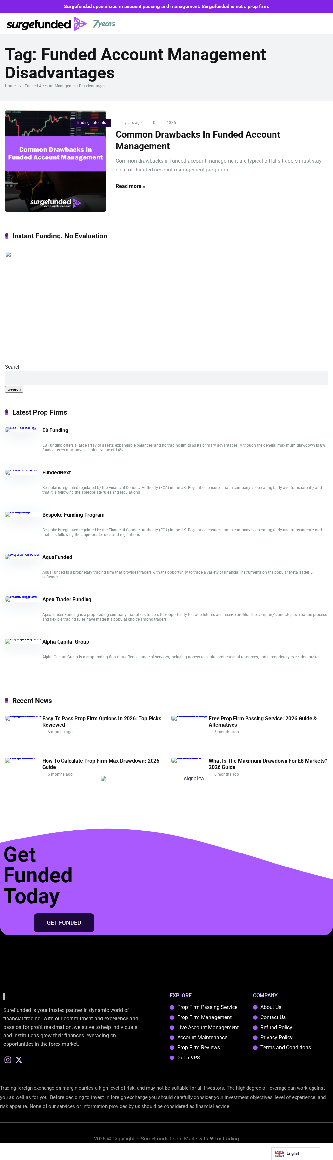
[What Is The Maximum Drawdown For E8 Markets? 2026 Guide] (190, 758)
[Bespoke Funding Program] (23, 512)
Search (13, 367)
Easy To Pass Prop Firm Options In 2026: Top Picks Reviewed (101, 722)
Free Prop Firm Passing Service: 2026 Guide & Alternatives (263, 722)
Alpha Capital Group (65, 642)
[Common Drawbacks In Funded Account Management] (55, 161)
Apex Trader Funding (66, 599)
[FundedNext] (21, 469)
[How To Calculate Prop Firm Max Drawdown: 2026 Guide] (23, 758)
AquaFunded (57, 557)
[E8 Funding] (20, 427)
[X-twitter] (19, 1059)
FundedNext (56, 473)
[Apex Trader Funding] (23, 596)
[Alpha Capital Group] (23, 638)
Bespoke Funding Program (73, 515)
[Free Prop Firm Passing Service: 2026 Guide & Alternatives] (190, 715)
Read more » (130, 186)
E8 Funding (55, 430)
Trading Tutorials (91, 122)
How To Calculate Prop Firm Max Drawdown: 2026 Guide (100, 764)
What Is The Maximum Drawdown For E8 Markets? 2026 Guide (268, 764)
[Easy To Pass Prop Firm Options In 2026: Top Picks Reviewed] (23, 715)
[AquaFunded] (22, 554)
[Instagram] (8, 1059)
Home (10, 86)
